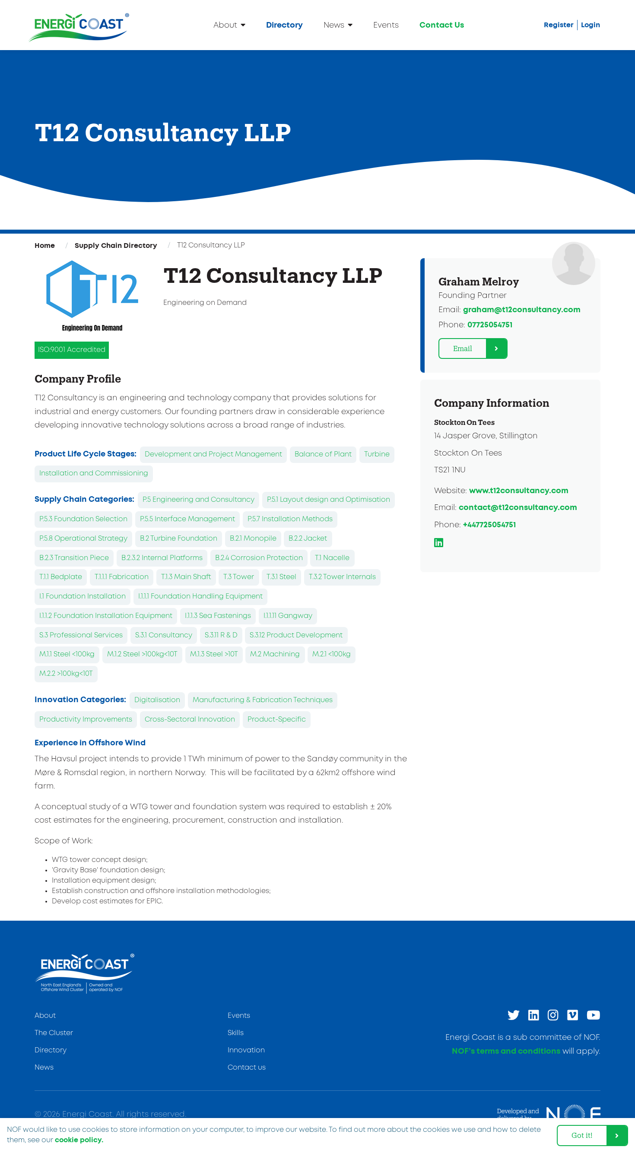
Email (462, 348)
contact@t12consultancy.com (518, 508)
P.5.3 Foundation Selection (83, 519)
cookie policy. (79, 1140)
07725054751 (489, 325)
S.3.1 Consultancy (163, 635)
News (334, 25)
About (225, 25)
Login (590, 25)
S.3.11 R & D (221, 635)
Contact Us (441, 25)
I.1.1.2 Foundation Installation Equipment (105, 616)
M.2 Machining (275, 654)
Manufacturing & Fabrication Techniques (263, 700)
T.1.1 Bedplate (60, 577)
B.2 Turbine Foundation (178, 538)
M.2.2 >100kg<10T (66, 674)
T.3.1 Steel (281, 577)
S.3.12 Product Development (296, 635)
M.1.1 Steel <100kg (67, 654)
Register (559, 25)
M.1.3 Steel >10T (214, 654)
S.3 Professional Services (81, 635)
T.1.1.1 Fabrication (122, 577)
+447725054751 (489, 525)
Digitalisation (157, 700)
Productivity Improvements (85, 719)
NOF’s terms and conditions (506, 1051)
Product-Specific (277, 719)
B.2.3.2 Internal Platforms (162, 558)
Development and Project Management (213, 454)
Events (386, 25)
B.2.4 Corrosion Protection (259, 558)
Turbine (377, 454)
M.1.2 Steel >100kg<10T (142, 654)
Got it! (582, 1135)
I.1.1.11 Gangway (288, 616)
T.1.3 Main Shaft (186, 577)
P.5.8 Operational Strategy (83, 538)
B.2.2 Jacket (308, 538)
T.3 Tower (238, 577)
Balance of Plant (323, 454)
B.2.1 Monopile (253, 538)
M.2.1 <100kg (331, 654)
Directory (284, 25)
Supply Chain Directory (116, 245)
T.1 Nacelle (332, 558)
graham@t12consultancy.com (522, 310)
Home (45, 245)
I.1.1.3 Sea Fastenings (218, 616)
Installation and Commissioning (93, 473)
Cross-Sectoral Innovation (190, 719)
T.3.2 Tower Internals (342, 577)
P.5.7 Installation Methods (290, 519)
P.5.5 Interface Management (187, 519)
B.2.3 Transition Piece (74, 558)
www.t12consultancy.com (518, 491)
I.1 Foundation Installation (82, 596)
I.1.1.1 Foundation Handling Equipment (200, 596)
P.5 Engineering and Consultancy (198, 500)
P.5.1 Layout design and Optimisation (328, 500)
